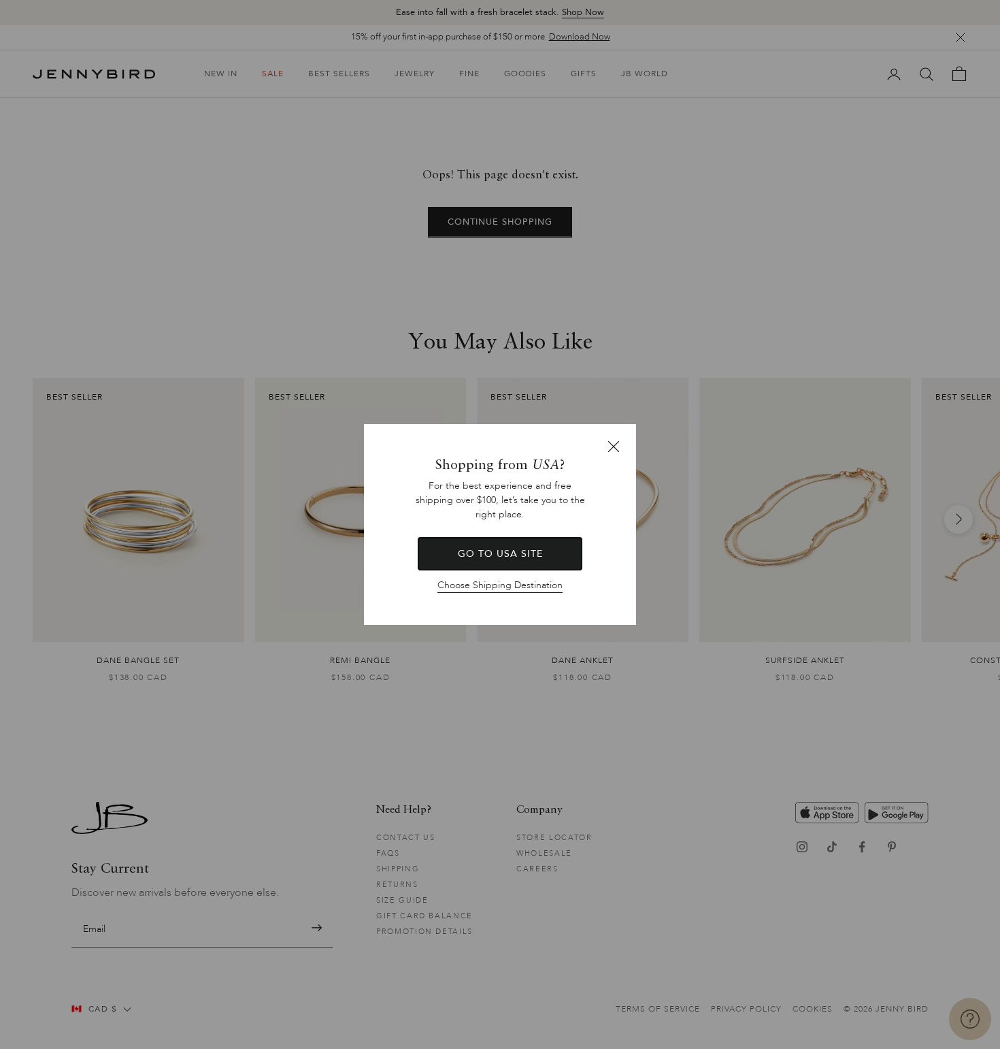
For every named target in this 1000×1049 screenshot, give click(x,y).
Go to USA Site (500, 553)
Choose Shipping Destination (500, 585)
